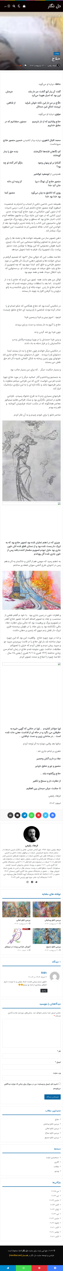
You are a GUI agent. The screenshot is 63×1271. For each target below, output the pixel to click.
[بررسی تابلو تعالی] (16, 909)
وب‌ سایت (57, 1073)
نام (59, 1051)
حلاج (57, 1119)
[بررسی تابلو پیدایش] (47, 909)
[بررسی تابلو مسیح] (47, 936)
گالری (56, 1162)
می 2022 (55, 1213)
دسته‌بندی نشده (52, 1157)
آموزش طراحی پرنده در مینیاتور (17, 946)
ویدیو (57, 1171)
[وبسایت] (35, 882)
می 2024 (55, 1195)
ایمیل (58, 1062)
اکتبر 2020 (54, 1236)
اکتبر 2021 (54, 1227)
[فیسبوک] (31, 882)
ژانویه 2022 (54, 1223)
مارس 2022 (54, 1218)
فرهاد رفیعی (52, 65)
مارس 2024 (54, 1200)
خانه (56, 16)
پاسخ (44, 990)
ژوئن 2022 (54, 1209)
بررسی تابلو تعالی (23, 920)
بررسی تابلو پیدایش (53, 920)
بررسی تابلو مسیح (53, 946)
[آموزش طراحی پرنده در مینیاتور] (16, 936)
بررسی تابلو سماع (52, 1133)
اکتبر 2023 (54, 1204)
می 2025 (55, 1191)
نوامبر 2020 (54, 1232)
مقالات (50, 16)
